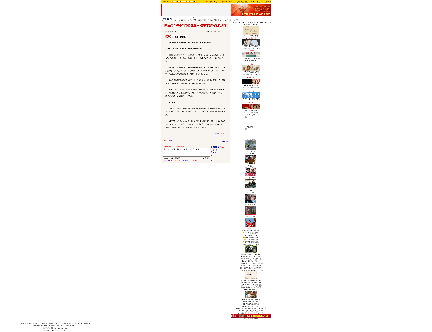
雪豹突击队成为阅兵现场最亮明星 (251, 287)
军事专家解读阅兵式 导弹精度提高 (251, 282)
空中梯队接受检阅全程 (252, 242)
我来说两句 (210, 31)
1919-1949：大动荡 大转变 (251, 87)
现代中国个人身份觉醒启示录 (252, 259)
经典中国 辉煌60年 (253, 244)
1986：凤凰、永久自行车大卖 (251, 74)
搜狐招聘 (44, 323)
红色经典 (241, 311)
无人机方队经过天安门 (252, 235)
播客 (250, 2)
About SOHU (79, 323)
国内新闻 (184, 20)
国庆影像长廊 (254, 112)
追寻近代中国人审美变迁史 (252, 256)
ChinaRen (178, 2)
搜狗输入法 (30, 323)
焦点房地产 (189, 2)
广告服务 (50, 323)
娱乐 (217, 2)
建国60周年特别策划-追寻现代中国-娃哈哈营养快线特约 (205, 20)
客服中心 (57, 323)
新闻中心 (177, 20)
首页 (194, 17)
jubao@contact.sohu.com (58, 330)
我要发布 (225, 141)
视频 (246, 2)
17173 (183, 2)
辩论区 (215, 153)
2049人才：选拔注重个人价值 (251, 48)
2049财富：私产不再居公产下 (251, 46)
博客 (258, 2)
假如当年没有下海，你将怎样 (251, 58)
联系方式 (63, 323)
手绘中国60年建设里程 (251, 110)
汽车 (230, 2)
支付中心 (37, 323)
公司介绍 (87, 323)
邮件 (254, 2)
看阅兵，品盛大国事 (260, 308)
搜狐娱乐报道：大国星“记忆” (252, 254)
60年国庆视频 (251, 192)
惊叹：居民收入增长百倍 (252, 299)
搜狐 (173, 2)
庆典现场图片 (251, 115)
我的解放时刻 (254, 319)
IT (226, 2)
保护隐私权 (71, 323)
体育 (211, 2)
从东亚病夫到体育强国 (252, 304)
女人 (242, 2)
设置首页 (23, 323)
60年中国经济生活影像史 (252, 261)
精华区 (215, 150)
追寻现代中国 (254, 36)
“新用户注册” (186, 160)
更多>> (246, 36)
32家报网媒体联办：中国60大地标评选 (251, 263)
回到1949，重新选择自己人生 (251, 60)
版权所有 (74, 326)
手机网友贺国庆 (253, 289)
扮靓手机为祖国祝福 (247, 308)
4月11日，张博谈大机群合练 (251, 99)
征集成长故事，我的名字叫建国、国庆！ (251, 270)
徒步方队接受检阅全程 (252, 239)
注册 (169, 160)
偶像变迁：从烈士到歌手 (252, 306)
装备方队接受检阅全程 (252, 237)
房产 (234, 2)
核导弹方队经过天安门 (252, 233)
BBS (262, 2)
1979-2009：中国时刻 (251, 85)
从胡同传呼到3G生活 (252, 302)
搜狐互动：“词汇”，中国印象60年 (251, 266)
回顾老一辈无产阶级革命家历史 (254, 311)
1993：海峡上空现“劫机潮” (251, 72)
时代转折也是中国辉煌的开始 (255, 313)
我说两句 (268, 2)
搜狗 (194, 2)
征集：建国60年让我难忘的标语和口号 (251, 268)
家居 (238, 2)
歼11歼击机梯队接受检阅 (251, 230)
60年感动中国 (251, 154)
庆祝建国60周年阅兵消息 (230, 20)
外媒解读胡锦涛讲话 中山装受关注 (251, 280)
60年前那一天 (242, 313)
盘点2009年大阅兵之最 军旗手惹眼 (251, 285)
